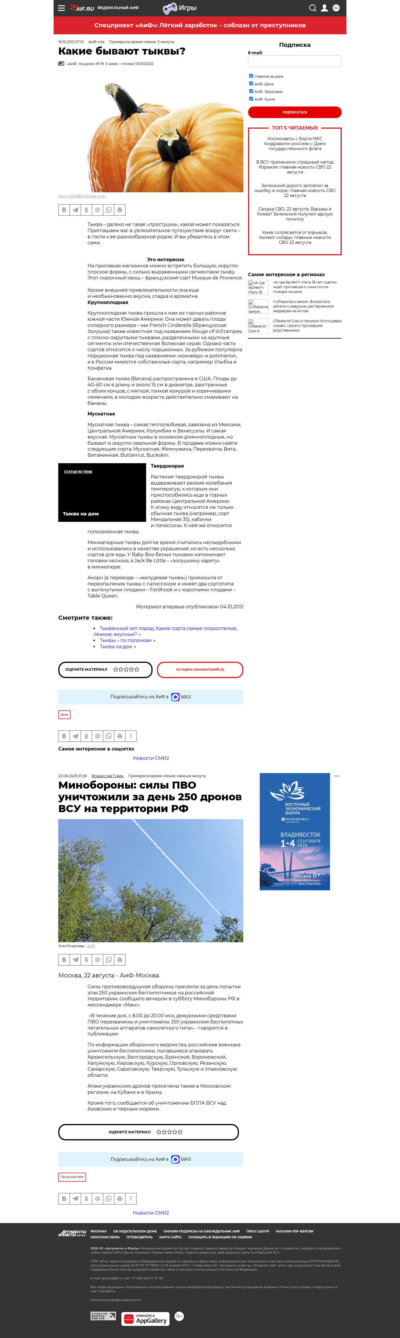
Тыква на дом (116, 646)
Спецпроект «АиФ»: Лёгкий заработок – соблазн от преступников (200, 25)
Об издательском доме (135, 1231)
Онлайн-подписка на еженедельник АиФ (202, 1231)
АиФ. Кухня (264, 99)
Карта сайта (170, 1237)
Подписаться (295, 112)
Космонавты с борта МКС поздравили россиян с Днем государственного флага (295, 143)
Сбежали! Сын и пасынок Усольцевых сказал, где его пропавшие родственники (307, 325)
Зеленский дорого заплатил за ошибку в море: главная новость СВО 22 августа (295, 190)
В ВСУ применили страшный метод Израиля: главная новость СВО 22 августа (295, 167)
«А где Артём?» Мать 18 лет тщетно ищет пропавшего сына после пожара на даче (305, 287)
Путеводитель (140, 1237)
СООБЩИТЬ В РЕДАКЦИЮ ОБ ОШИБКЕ (220, 1237)
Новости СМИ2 (151, 758)
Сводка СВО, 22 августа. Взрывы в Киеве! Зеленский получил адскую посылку (295, 214)
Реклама (98, 1231)
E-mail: (255, 52)
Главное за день (268, 76)
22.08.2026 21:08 (72, 776)
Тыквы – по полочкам (126, 640)
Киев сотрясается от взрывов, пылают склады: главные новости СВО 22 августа (295, 237)
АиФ (91, 946)
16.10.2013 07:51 (71, 42)
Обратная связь (105, 1237)
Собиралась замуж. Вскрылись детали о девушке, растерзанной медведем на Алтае (303, 306)
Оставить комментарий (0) (200, 670)
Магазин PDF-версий (294, 1231)
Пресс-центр (258, 1231)
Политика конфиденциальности (115, 1300)
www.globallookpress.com (82, 196)
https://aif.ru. (107, 1291)
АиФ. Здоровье (268, 91)
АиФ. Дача (263, 84)
